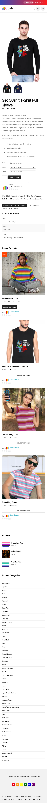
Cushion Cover (7, 622)
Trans (4, 749)
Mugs (3, 714)
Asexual (4, 590)
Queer (37, 199)
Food (3, 647)
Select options (9, 307)
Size (4, 163)
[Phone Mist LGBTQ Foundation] (33, 784)
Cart (25, 799)
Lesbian (4, 696)
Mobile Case (6, 703)
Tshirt (42, 199)
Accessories (6, 583)
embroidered (6, 633)
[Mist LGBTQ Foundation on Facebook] (13, 784)
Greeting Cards (7, 657)
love (7, 199)
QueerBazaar (15, 186)
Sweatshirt (5, 739)
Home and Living (7, 668)
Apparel (22, 196)
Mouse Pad (6, 710)
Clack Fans (5, 608)
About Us (4, 799)
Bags (3, 594)
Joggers (4, 686)
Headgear (5, 661)
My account (12, 799)
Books (4, 604)
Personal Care (7, 725)
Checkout (20, 799)
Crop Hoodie (6, 615)
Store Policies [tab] (10, 208)
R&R (29, 799)
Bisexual (5, 601)
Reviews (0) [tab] (34, 205)
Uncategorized (7, 753)
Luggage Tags (7, 700)
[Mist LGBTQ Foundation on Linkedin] (25, 784)
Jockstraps (5, 682)
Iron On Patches (7, 675)
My (21, 199)
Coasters (5, 611)
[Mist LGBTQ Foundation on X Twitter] (17, 784)
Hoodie (4, 672)
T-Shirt (27, 196)
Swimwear (5, 742)
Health (4, 664)
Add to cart (15, 177)
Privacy (39, 799)
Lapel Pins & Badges (9, 693)
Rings (4, 735)
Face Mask (5, 640)
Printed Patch (6, 732)
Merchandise (15, 199)
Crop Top (5, 619)
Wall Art (4, 757)
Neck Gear (5, 718)
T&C (34, 799)
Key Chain (5, 689)
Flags (3, 643)
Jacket (4, 679)
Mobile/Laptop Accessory (10, 707)
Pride (32, 199)
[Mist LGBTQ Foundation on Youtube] (29, 784)
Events (4, 636)
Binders (4, 597)
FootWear (5, 650)
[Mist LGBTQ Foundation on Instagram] (21, 784)
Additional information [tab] (14, 205)
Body (3, 199)
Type (4, 171)
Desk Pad (5, 629)
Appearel (38, 196)
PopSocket (5, 728)
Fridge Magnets (7, 654)
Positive (26, 199)
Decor (4, 626)
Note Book (5, 721)
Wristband (5, 760)
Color (4, 167)
